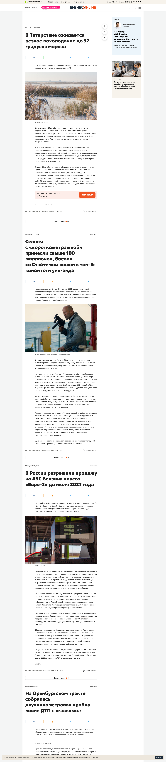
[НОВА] (50, 8)
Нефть (38, 664)
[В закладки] (104, 32)
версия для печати (91, 211)
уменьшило (84, 616)
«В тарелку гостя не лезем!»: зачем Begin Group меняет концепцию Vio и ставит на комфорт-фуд (125, 85)
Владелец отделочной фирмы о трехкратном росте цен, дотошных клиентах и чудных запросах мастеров (126, 44)
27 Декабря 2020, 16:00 (32, 28)
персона (116, 19)
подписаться (87, 195)
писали (58, 594)
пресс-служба (61, 509)
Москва (121, 2)
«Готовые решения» (129, 26)
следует (60, 294)
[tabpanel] (126, 34)
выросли (50, 658)
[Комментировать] (104, 26)
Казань (109, 2)
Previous (114, 53)
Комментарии (61, 222)
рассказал (74, 630)
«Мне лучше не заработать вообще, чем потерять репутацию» (125, 35)
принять (158, 757)
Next (138, 53)
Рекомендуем (118, 79)
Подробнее (94, 757)
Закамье (34, 7)
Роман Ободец (128, 24)
